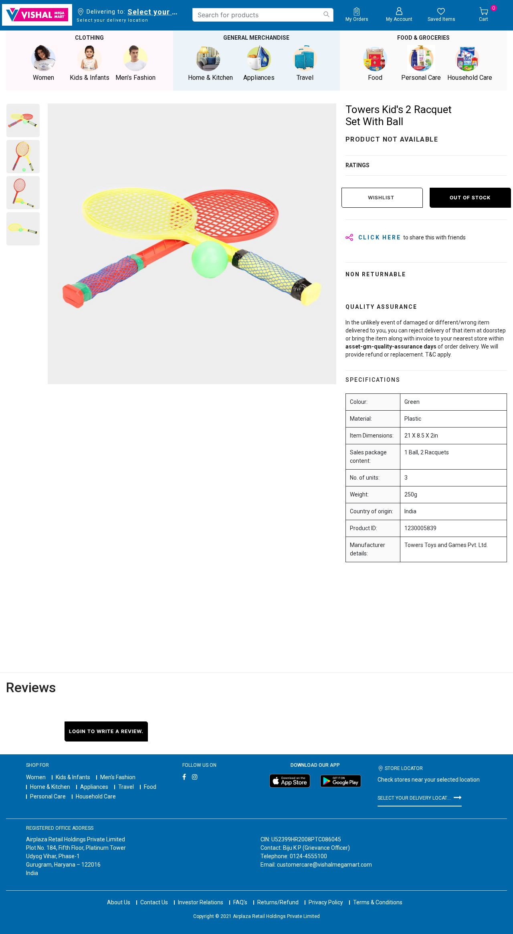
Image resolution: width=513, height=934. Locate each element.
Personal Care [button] (421, 77)
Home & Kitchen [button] (210, 77)
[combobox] (262, 15)
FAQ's (240, 902)
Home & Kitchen (50, 787)
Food (150, 787)
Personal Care (48, 796)
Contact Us (154, 902)
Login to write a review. (106, 731)
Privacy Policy (326, 902)
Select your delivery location (154, 12)
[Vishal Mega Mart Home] (37, 15)
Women (36, 777)
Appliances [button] (259, 77)
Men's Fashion (117, 777)
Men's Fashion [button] (135, 77)
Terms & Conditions (377, 902)
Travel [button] (305, 77)
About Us (118, 902)
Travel (126, 787)
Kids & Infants (73, 777)
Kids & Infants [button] (89, 77)
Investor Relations (200, 902)
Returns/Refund (278, 902)
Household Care (96, 796)
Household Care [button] (469, 77)
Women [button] (43, 77)
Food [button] (375, 77)
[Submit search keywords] (326, 14)
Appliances (94, 787)
